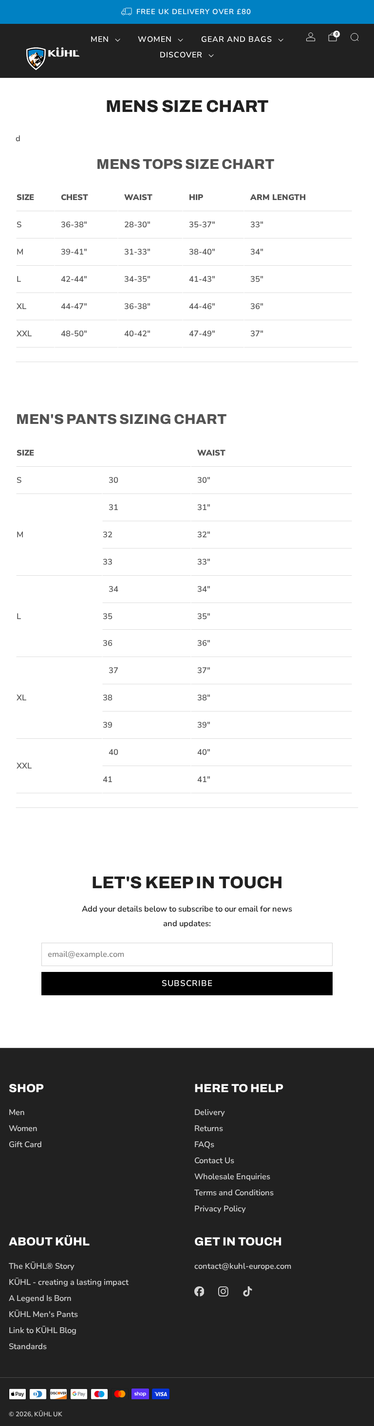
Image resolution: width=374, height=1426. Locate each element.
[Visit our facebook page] (199, 1292)
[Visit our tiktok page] (248, 1292)
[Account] (311, 37)
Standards (28, 1346)
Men (17, 1112)
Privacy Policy (220, 1208)
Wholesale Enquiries (232, 1176)
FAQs (204, 1144)
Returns (208, 1128)
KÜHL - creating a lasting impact (69, 1282)
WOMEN (155, 39)
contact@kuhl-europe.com (242, 1266)
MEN (100, 39)
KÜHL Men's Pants (43, 1314)
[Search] (354, 37)
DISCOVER (181, 55)
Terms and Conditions (234, 1192)
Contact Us (214, 1160)
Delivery (209, 1112)
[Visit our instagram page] (223, 1292)
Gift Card (25, 1144)
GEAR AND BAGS (236, 39)
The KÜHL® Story (42, 1266)
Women (23, 1128)
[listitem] (187, 12)
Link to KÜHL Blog (42, 1330)
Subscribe (187, 983)
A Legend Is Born (40, 1298)
